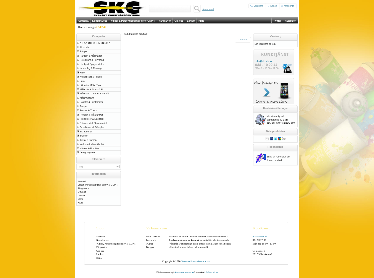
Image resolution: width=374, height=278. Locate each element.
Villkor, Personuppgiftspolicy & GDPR (115, 243)
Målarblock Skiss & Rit (91, 89)
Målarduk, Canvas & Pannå (94, 93)
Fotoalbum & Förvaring (92, 60)
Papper (83, 106)
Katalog (90, 27)
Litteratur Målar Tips (90, 85)
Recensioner (275, 146)
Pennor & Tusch (88, 110)
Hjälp (80, 202)
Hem (80, 27)
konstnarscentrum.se (184, 272)
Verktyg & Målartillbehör (92, 144)
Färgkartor (83, 188)
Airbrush (84, 47)
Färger (83, 51)
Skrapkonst (86, 131)
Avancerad (208, 9)
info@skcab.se (263, 61)
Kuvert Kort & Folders (91, 76)
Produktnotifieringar (275, 108)
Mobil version (153, 236)
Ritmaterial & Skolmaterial (93, 123)
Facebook (151, 240)
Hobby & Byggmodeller (92, 64)
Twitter (149, 243)
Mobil (80, 199)
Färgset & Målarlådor (91, 55)
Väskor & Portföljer (90, 148)
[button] (257, 6)
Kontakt (82, 181)
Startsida (100, 236)
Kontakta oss (102, 240)
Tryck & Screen (88, 140)
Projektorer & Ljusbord (91, 119)
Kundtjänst (261, 228)
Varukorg (275, 36)
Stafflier (84, 135)
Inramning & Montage (91, 68)
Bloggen (150, 247)
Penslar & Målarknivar (91, 114)
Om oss (82, 192)
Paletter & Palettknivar (91, 102)
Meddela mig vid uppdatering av (281, 120)
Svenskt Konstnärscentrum (195, 261)
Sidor (100, 228)
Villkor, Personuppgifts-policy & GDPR (98, 184)
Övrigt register (87, 152)
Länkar (81, 195)
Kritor (82, 72)
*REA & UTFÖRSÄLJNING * (95, 43)
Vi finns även (156, 228)
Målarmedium (87, 98)
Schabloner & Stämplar (92, 127)
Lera (82, 81)
